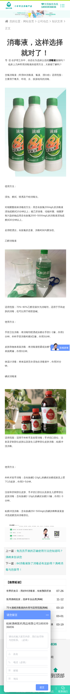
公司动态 (43, 21)
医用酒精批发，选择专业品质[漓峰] (24, 599)
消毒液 (52, 60)
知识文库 (57, 21)
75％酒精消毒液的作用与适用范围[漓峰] (27, 607)
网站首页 (28, 21)
